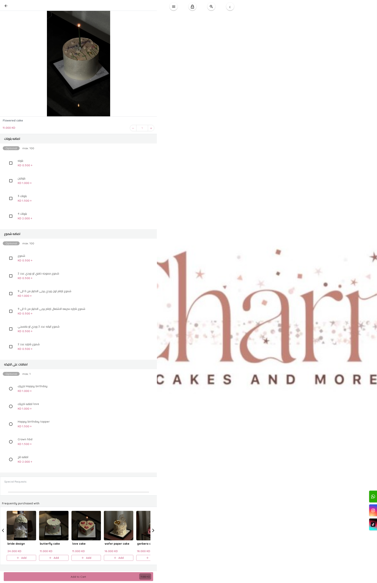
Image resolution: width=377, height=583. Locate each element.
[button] (78, 138)
